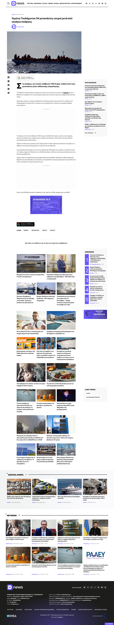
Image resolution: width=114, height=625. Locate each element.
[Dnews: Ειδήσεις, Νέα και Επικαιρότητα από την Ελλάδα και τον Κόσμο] (17, 3)
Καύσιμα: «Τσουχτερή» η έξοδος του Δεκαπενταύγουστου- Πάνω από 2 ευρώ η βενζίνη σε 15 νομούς (60, 438)
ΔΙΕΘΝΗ (50, 3)
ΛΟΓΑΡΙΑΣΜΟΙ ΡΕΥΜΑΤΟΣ (93, 397)
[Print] (8, 92)
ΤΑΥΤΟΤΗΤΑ (10, 609)
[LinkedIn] (8, 85)
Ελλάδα (87, 90)
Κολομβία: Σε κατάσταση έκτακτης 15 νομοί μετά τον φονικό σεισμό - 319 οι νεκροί (94, 498)
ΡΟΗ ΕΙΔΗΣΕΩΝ (90, 82)
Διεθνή (13, 14)
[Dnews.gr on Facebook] (86, 3)
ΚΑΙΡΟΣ (88, 393)
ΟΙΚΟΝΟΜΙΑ (37, 3)
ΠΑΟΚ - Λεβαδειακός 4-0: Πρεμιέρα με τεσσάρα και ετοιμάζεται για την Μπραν (95, 126)
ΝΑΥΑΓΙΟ (52, 230)
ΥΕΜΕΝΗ (25, 230)
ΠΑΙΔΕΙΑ (56, 3)
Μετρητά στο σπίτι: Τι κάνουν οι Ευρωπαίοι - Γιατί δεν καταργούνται (97, 288)
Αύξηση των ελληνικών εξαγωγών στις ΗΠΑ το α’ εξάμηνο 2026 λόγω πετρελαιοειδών (69, 539)
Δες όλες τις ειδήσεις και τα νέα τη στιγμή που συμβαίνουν (46, 243)
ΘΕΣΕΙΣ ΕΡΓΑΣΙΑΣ (65, 3)
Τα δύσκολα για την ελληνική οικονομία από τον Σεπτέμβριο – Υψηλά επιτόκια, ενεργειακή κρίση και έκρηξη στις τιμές (66, 300)
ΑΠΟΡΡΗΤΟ (110, 623)
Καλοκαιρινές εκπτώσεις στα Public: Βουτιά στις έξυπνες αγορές (26, 353)
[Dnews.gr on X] (89, 3)
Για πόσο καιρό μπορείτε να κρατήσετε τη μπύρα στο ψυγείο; (45, 405)
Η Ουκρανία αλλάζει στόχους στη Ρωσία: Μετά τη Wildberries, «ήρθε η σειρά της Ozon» (95, 95)
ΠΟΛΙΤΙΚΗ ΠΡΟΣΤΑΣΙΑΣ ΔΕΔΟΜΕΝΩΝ (44, 609)
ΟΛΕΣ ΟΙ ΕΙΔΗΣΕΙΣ (76, 587)
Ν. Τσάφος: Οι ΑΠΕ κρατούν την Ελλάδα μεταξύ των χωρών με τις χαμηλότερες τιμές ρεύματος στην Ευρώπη (43, 539)
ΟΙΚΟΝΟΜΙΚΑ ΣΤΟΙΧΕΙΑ (100, 609)
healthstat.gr (9, 543)
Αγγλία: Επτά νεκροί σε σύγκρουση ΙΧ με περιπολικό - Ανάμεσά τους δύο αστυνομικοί (43, 498)
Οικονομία (92, 292)
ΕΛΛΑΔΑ (44, 3)
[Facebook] (8, 77)
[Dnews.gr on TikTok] (96, 3)
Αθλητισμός (88, 129)
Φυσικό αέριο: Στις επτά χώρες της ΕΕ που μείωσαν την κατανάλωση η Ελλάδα (45, 459)
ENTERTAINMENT (76, 3)
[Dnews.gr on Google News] (99, 3)
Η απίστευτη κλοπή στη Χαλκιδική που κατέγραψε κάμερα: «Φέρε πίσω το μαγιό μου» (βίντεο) (95, 87)
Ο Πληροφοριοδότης (95, 264)
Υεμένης (65, 92)
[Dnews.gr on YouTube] (102, 3)
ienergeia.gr (35, 543)
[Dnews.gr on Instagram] (93, 3)
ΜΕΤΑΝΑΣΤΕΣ (35, 230)
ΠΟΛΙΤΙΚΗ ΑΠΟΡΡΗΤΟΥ (63, 609)
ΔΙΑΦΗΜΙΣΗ (19, 609)
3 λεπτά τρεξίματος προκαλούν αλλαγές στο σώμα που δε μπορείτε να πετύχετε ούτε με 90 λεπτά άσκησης (25, 407)
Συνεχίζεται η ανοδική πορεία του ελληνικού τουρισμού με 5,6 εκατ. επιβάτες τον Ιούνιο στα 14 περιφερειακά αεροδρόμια (65, 355)
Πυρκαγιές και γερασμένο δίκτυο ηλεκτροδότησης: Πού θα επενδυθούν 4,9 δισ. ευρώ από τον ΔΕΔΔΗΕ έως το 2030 (30, 438)
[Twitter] (8, 81)
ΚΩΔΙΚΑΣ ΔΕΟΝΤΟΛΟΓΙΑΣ (85, 609)
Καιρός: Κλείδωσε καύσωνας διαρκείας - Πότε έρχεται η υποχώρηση (46, 298)
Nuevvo (61, 617)
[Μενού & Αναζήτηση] (8, 3)
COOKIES (73, 609)
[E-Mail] (8, 89)
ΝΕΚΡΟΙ (44, 230)
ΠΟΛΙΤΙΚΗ (30, 3)
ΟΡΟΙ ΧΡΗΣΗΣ (28, 609)
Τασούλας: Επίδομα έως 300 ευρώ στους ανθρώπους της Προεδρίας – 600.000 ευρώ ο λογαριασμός (61, 277)
